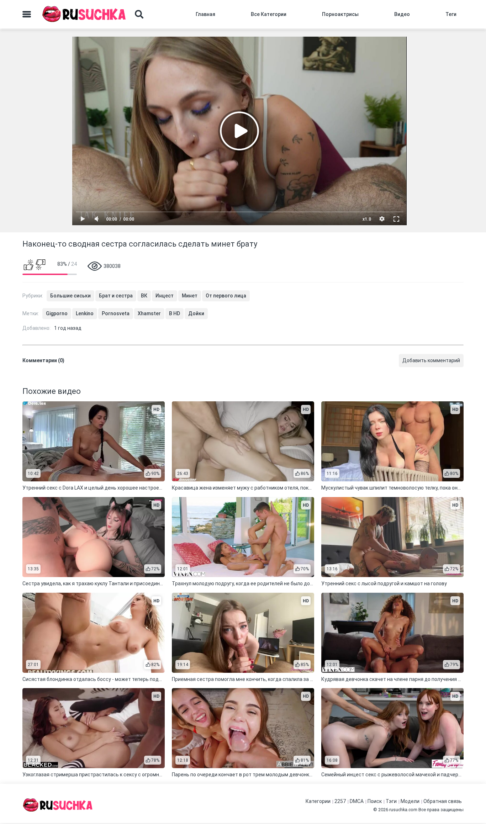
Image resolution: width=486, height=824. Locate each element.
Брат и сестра (116, 296)
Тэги (391, 801)
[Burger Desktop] (26, 14)
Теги (450, 14)
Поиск (375, 801)
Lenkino (85, 313)
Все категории (268, 14)
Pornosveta (116, 313)
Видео (402, 14)
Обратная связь (442, 801)
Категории (318, 801)
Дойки (196, 313)
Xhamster (149, 313)
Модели (410, 801)
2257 (340, 801)
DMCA (357, 801)
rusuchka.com (403, 809)
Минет (189, 296)
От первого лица (226, 296)
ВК (144, 296)
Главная (205, 14)
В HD (174, 313)
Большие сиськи (70, 296)
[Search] (139, 14)
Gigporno (57, 313)
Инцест (164, 296)
